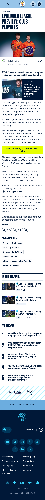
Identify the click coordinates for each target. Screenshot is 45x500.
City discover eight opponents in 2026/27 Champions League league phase (24, 345)
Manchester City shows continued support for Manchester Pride (20, 377)
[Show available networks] (40, 61)
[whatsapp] (15, 442)
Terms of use (28, 461)
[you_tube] (7, 442)
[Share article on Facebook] (20, 230)
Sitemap (27, 470)
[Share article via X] (15, 230)
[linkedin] (22, 449)
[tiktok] (37, 441)
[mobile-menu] (3, 3)
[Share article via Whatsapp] (10, 230)
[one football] (30, 449)
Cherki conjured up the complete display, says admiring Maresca (25, 334)
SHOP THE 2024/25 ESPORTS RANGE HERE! (22, 150)
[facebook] (15, 449)
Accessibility (7, 457)
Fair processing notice (11, 461)
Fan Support (22, 488)
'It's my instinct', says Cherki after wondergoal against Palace (25, 367)
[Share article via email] (26, 230)
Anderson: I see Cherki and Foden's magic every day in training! (22, 356)
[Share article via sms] (4, 230)
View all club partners (22, 405)
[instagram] (22, 442)
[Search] (8, 4)
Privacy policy (29, 457)
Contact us (28, 466)
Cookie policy (7, 466)
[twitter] (30, 441)
